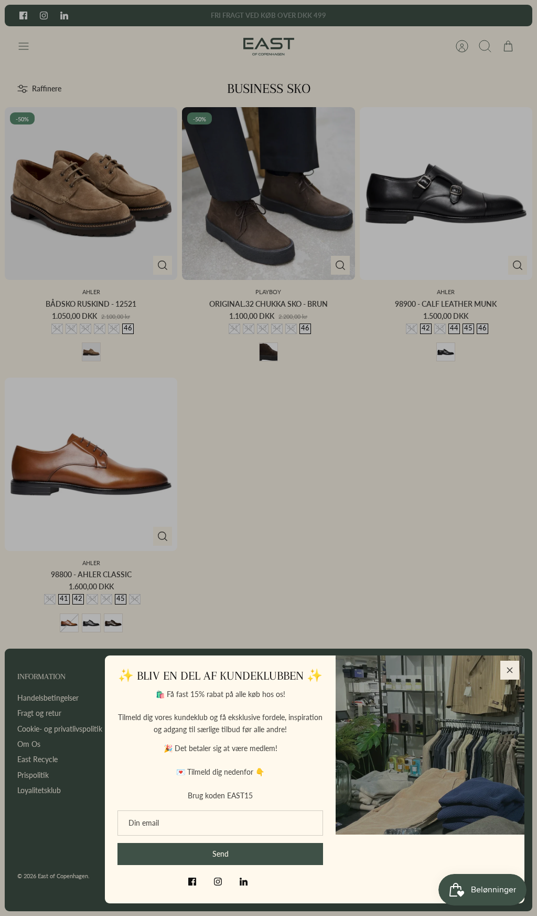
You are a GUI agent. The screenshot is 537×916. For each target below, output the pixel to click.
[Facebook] (192, 881)
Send (220, 853)
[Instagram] (218, 881)
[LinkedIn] (243, 881)
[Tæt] (509, 670)
